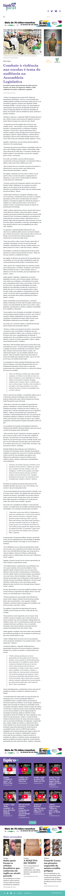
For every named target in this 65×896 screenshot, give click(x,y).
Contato (27, 893)
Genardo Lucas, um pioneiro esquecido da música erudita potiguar (52, 865)
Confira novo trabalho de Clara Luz (24, 779)
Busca (48, 16)
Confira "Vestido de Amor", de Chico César (8, 780)
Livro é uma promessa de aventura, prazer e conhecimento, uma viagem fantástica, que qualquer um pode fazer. (32, 870)
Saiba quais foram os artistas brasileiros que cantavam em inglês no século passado (11, 868)
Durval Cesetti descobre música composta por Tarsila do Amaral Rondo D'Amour (24, 810)
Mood (60, 892)
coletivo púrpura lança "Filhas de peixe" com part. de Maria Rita (54, 809)
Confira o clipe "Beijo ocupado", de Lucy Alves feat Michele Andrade (9, 809)
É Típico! (46, 858)
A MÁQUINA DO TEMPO (30, 861)
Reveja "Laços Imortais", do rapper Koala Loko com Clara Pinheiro (55, 781)
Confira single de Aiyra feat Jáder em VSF (39, 779)
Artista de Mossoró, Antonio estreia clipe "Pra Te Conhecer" (40, 808)
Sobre (19, 893)
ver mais (32, 822)
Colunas (5, 858)
